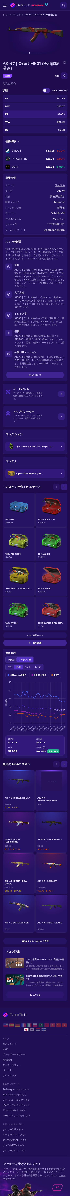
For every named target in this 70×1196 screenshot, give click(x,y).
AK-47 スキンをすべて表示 (35, 941)
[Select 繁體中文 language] (64, 1025)
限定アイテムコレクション (16, 1105)
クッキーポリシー (12, 1064)
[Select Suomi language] (44, 1029)
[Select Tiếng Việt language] (53, 1025)
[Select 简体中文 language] (58, 1025)
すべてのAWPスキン (13, 1145)
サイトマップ (9, 1075)
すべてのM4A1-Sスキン (15, 1139)
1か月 (18, 667)
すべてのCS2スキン (13, 1129)
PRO (5, 1049)
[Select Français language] (23, 1025)
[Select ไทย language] (38, 1029)
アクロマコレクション (14, 1110)
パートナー (8, 1070)
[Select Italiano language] (29, 1025)
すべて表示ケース (35, 635)
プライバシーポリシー (14, 1054)
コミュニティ (9, 1043)
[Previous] (56, 487)
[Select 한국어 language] (32, 1029)
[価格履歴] (18, 141)
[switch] (46, 90)
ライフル (16, 15)
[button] (19, 790)
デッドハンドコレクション (16, 1099)
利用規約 (7, 1059)
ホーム (5, 15)
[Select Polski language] (35, 1025)
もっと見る (35, 994)
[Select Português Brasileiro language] (41, 1025)
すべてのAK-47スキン (14, 1134)
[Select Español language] (11, 1025)
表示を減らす (35, 375)
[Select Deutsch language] (17, 1025)
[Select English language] (6, 1025)
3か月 (27, 667)
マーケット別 (24, 659)
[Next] (64, 487)
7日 (10, 667)
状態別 (11, 659)
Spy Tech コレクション (15, 1094)
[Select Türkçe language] (47, 1025)
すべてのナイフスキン (14, 1150)
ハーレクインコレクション (16, 1115)
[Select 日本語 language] (26, 1029)
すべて (37, 667)
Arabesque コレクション (16, 1089)
